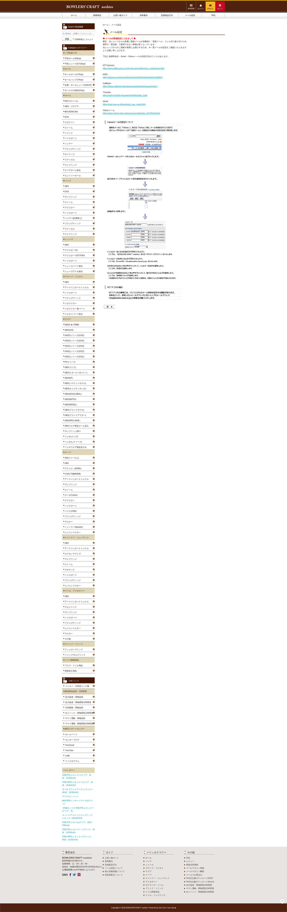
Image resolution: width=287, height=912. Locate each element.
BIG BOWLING (71, 112)
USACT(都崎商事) (72, 474)
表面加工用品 (70, 671)
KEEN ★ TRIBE (71, 325)
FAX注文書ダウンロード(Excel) (200, 882)
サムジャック (70, 607)
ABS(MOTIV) (70, 399)
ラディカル (69, 159)
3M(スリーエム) (71, 458)
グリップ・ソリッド (154, 888)
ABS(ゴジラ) (70, 367)
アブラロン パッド (70, 796)
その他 (67, 639)
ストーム (68, 127)
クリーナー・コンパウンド (157, 878)
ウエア (148, 871)
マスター (68, 522)
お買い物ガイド (120, 15)
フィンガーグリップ (73, 649)
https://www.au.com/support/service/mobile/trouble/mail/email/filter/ (132, 77)
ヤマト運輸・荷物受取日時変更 (79, 723)
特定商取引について (114, 875)
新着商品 (97, 15)
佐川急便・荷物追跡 (74, 697)
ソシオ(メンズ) (71, 436)
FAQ (213, 15)
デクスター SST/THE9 (74, 255)
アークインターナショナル (76, 287)
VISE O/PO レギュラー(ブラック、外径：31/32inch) (77, 838)
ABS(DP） (69, 378)
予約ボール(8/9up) (72, 58)
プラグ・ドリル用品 (73, 665)
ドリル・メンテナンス (155, 895)
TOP (282, 901)
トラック (68, 133)
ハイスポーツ (70, 138)
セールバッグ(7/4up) (73, 80)
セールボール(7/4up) (73, 74)
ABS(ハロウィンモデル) (75, 383)
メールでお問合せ (194, 875)
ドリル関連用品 (152, 892)
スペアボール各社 (72, 170)
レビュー (190, 861)
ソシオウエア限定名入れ (75, 447)
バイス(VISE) (70, 511)
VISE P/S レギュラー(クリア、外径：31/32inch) (76, 776)
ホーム (74, 15)
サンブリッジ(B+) (72, 431)
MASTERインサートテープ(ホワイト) (77, 802)
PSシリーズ (69, 362)
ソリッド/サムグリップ (74, 655)
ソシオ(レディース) (73, 442)
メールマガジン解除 (195, 871)
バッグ (148, 861)
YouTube (69, 750)
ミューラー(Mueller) (73, 527)
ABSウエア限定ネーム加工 (76, 426)
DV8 (66, 117)
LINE (67, 756)
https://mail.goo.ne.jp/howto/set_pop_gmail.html (124, 104)
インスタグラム (72, 761)
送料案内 (144, 15)
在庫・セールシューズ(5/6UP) (78, 85)
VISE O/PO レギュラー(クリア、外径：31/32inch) (77, 783)
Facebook (69, 745)
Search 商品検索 (75, 27)
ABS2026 (68, 330)
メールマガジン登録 (195, 868)
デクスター (69, 207)
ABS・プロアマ (71, 106)
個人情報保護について (115, 871)
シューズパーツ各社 (73, 266)
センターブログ (72, 740)
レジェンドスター (72, 532)
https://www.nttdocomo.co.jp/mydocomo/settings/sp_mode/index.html (133, 68)
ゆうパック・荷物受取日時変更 (79, 713)
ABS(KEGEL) (70, 404)
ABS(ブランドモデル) (74, 410)
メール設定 (190, 15)
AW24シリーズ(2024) (74, 341)
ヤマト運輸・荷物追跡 (75, 718)
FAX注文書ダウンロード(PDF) (199, 878)
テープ (148, 875)
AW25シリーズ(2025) (74, 335)
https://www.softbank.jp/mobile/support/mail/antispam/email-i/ (130, 86)
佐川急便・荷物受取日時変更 (78, 702)
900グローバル (71, 101)
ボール (148, 858)
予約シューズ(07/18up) (75, 64)
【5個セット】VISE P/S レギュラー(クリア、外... (78, 809)
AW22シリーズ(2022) (74, 351)
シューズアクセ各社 (73, 271)
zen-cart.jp (171, 908)
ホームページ (71, 734)
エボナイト (69, 122)
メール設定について (114, 868)
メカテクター (70, 303)
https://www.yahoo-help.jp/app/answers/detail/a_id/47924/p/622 (131, 113)
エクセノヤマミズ (72, 554)
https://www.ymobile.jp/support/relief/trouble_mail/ (125, 95)
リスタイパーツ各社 (73, 314)
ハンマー (68, 143)
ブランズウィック (72, 149)
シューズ (149, 865)
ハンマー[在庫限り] (73, 218)
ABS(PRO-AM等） (72, 420)
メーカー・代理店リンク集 (77, 686)
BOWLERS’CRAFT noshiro (137, 908)
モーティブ (69, 154)
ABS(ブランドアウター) (75, 415)
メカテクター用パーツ (74, 309)
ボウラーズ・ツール (154, 885)
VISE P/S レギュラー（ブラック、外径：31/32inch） (78, 831)
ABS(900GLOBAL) (73, 394)
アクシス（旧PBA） (73, 468)
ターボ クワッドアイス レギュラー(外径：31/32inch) (77, 791)
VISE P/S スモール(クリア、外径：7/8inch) (77, 823)
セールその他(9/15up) (74, 90)
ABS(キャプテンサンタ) (75, 388)
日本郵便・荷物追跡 (74, 707)
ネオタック (69, 570)
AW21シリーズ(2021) (74, 356)
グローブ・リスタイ (154, 868)
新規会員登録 (192, 865)
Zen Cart (162, 908)
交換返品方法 (167, 15)
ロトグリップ (70, 165)
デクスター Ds (71, 250)
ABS (66, 186)
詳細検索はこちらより (84, 39)
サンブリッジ (70, 197)
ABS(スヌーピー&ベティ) (75, 372)
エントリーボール (72, 175)
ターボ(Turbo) (70, 495)
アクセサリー (151, 882)
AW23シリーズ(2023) (74, 346)
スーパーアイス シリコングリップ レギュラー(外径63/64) (77, 816)
